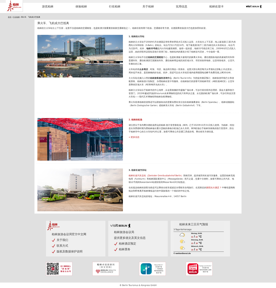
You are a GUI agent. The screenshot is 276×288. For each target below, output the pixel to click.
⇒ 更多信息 (134, 137)
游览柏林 (47, 6)
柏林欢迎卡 (216, 6)
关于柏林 (148, 6)
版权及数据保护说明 (70, 251)
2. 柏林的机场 (135, 119)
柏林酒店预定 (127, 243)
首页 (9, 17)
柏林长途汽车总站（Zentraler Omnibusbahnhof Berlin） (156, 175)
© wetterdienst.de (182, 253)
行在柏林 (114, 6)
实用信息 (181, 6)
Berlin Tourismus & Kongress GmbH (139, 285)
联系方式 (62, 245)
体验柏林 (81, 6)
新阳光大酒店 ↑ (214, 187)
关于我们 (62, 240)
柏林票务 (124, 249)
